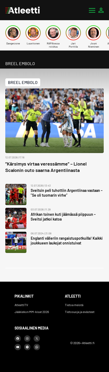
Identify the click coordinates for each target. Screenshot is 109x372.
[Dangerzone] (13, 32)
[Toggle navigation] (92, 10)
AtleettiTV (21, 305)
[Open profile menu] (101, 10)
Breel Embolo (23, 82)
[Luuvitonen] (33, 32)
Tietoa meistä (74, 305)
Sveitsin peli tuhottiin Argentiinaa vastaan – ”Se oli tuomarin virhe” (67, 192)
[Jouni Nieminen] (93, 32)
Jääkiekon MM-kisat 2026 (32, 312)
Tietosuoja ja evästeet (79, 312)
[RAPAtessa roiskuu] (53, 32)
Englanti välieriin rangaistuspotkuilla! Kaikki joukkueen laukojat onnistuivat (67, 240)
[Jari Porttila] (73, 32)
